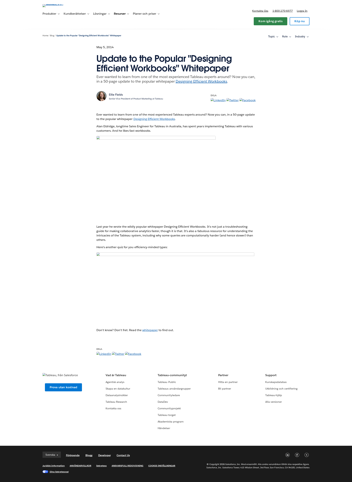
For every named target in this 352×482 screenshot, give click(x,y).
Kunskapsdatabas (276, 382)
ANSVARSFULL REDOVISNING (127, 465)
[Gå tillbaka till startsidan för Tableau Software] (58, 4)
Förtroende (73, 455)
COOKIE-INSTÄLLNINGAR (161, 465)
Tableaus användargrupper (174, 388)
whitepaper (150, 330)
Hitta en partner (228, 382)
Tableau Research (116, 401)
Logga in (302, 10)
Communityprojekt (169, 408)
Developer (104, 455)
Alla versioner (273, 401)
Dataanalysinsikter (117, 395)
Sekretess (101, 465)
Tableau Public (167, 382)
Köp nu (299, 21)
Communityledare (169, 395)
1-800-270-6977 (282, 10)
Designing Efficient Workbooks (201, 81)
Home (45, 35)
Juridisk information (54, 465)
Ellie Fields (116, 94)
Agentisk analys (115, 382)
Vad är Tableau (116, 375)
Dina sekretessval (59, 471)
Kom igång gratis (270, 21)
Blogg (88, 455)
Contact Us (123, 455)
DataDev (163, 401)
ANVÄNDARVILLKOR (80, 465)
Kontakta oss (260, 10)
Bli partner (224, 388)
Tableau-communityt (172, 375)
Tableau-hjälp (273, 395)
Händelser (164, 428)
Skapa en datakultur (118, 388)
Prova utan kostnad (63, 387)
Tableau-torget (166, 415)
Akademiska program (170, 421)
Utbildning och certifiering (281, 388)
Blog (52, 35)
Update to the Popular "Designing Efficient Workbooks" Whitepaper (88, 35)
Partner (223, 375)
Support (270, 375)
